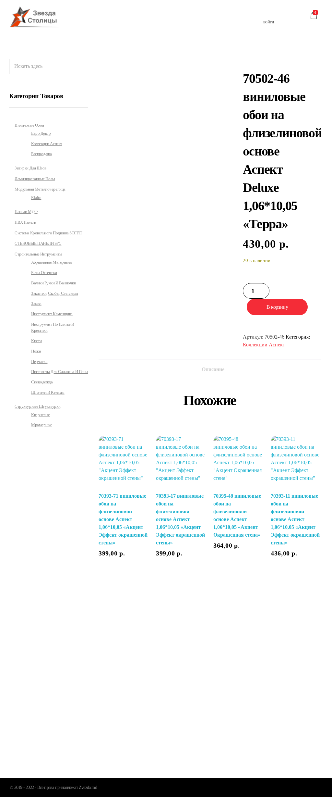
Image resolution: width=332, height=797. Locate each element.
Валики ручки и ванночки (53, 283)
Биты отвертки (44, 272)
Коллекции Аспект (264, 344)
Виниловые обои (29, 125)
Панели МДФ (26, 211)
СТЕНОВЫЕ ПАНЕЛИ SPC (38, 243)
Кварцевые (40, 415)
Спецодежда (42, 382)
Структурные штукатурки (37, 406)
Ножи (36, 351)
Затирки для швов (30, 168)
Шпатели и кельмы (48, 392)
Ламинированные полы (35, 178)
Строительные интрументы (38, 254)
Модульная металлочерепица (40, 189)
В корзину (277, 307)
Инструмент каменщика (52, 314)
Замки (36, 303)
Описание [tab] (213, 369)
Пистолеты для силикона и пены (59, 371)
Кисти (36, 341)
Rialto (36, 197)
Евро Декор (41, 133)
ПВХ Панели (25, 222)
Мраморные (41, 425)
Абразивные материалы (51, 262)
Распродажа (41, 154)
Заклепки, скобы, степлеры (54, 293)
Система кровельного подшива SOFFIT (48, 232)
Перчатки (39, 361)
